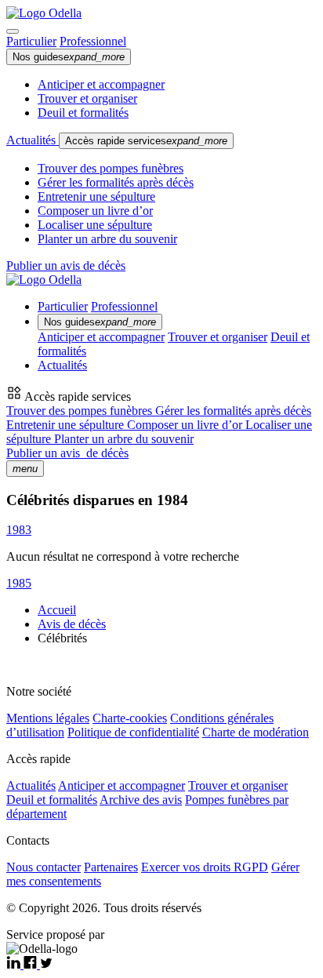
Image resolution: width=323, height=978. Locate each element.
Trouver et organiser (87, 98)
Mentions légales (47, 718)
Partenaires (111, 867)
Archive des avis (141, 799)
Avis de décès (72, 624)
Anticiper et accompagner (101, 84)
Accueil (57, 609)
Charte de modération (255, 732)
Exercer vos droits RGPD (204, 867)
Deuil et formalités (83, 112)
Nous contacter (43, 867)
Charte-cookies (130, 718)
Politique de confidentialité (133, 732)
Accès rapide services (146, 141)
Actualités (32, 140)
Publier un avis (67, 453)
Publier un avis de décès (65, 265)
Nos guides (69, 57)
